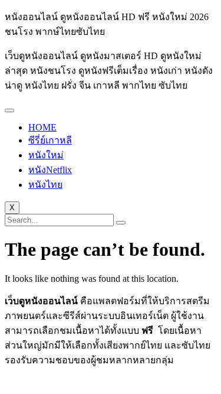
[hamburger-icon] (9, 110)
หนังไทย (45, 185)
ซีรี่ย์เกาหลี (50, 140)
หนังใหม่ (46, 155)
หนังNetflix (50, 170)
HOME (42, 127)
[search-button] (121, 222)
